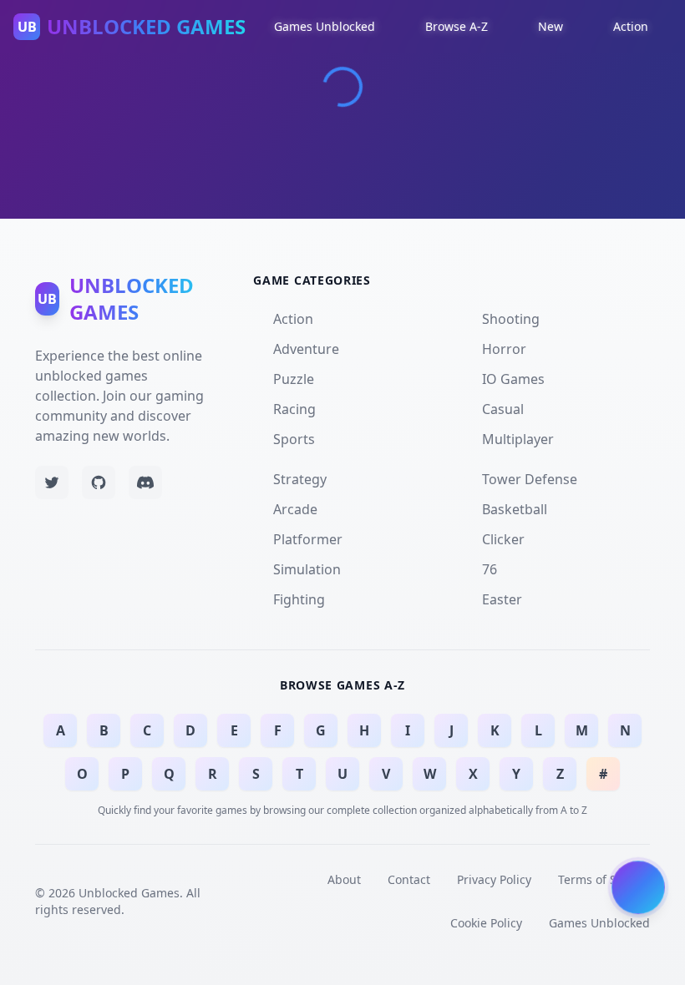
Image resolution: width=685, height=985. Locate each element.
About (344, 879)
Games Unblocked (599, 923)
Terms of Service (604, 879)
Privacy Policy (494, 879)
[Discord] (145, 482)
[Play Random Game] (638, 889)
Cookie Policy (486, 923)
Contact (409, 879)
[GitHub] (98, 482)
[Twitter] (51, 482)
